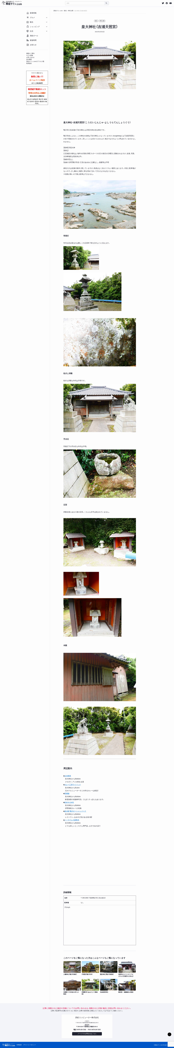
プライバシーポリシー (29, 1045)
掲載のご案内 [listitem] (30, 53)
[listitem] (163, 3)
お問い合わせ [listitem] (30, 57)
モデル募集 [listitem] (29, 55)
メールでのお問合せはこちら (87, 1033)
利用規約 (19, 1045)
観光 (96, 21)
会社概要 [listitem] (29, 59)
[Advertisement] (99, 105)
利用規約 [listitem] (29, 63)
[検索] (106, 3)
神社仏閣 (102, 21)
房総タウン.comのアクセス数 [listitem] (35, 61)
